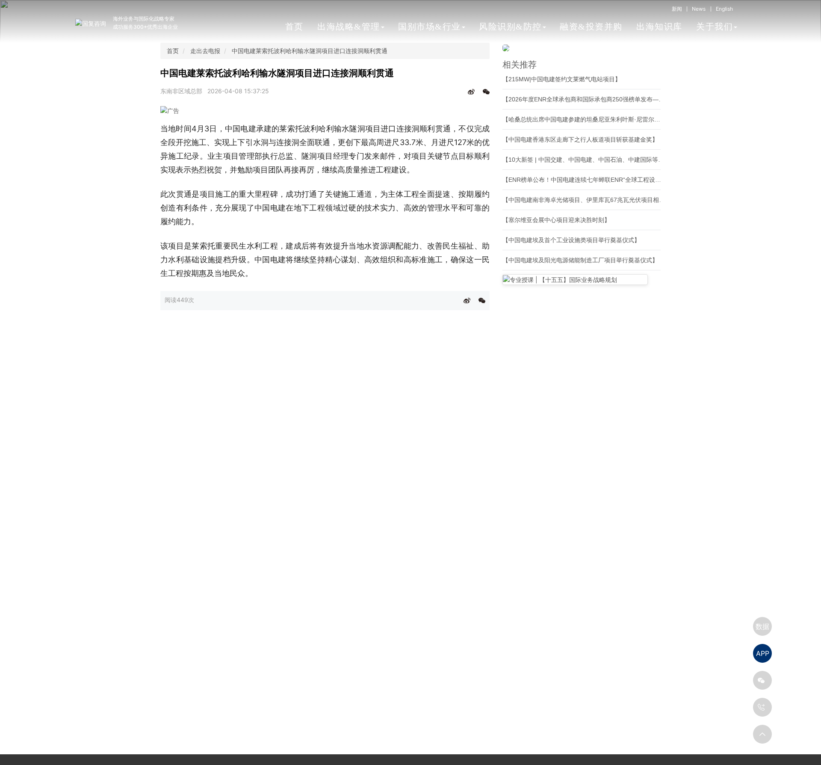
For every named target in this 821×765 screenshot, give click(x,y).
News (699, 9)
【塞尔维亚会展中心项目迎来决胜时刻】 (556, 219)
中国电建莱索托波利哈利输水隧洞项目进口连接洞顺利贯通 (309, 50)
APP (762, 653)
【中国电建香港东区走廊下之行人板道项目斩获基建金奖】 (580, 139)
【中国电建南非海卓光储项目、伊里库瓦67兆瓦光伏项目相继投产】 (592, 199)
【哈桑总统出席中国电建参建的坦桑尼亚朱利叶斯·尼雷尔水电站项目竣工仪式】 (608, 119)
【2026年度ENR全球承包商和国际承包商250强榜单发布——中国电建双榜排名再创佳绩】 (622, 99)
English (724, 9)
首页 (294, 26)
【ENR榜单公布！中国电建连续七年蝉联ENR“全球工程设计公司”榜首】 (597, 179)
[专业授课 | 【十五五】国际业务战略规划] (575, 279)
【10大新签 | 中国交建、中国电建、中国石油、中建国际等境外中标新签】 (601, 159)
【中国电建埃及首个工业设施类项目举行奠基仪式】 (571, 240)
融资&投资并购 (591, 26)
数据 (762, 626)
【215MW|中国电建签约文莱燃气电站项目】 (561, 79)
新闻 (677, 9)
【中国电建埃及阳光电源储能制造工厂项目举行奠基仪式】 (580, 260)
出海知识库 (659, 26)
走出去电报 (205, 50)
